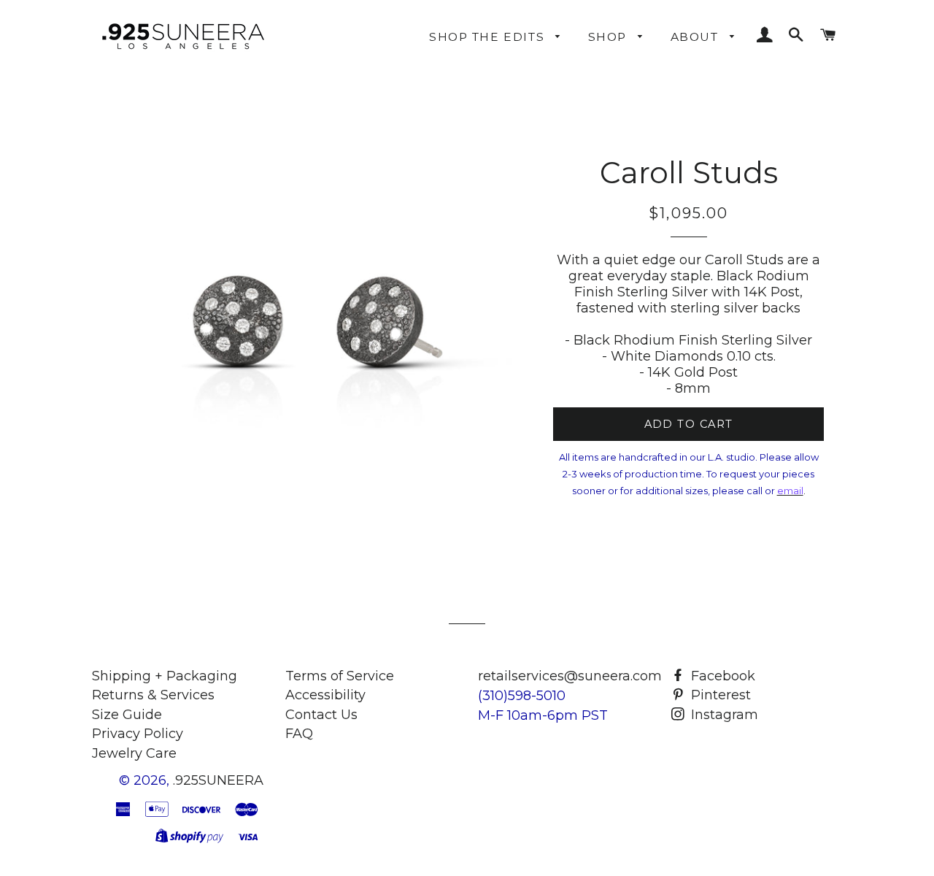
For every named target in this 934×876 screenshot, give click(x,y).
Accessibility (325, 695)
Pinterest (719, 695)
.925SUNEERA (218, 780)
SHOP (609, 37)
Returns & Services (153, 695)
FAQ (299, 734)
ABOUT (696, 37)
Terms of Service (339, 676)
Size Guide (127, 715)
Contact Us (321, 715)
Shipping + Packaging (164, 676)
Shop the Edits (489, 37)
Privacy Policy (137, 734)
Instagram (722, 715)
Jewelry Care (134, 753)
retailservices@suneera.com (570, 676)
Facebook (721, 676)
